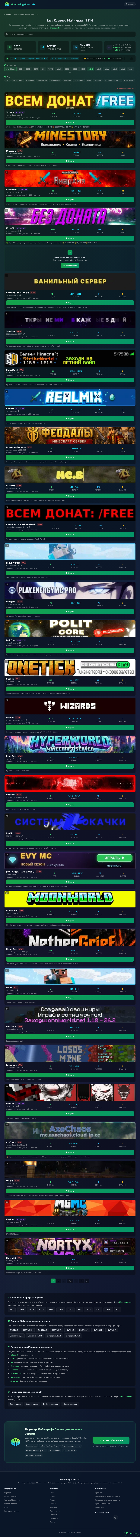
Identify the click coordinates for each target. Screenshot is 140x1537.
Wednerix (10, 794)
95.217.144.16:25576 (13, 836)
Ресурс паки (54, 1511)
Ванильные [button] (79, 80)
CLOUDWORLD (13, 563)
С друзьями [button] (128, 80)
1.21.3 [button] (115, 69)
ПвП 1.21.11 (83, 1330)
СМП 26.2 (14, 1330)
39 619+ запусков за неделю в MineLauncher (29, 59)
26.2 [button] (20, 69)
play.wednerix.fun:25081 (15, 797)
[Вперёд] (131, 58)
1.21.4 (41, 1309)
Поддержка (99, 1507)
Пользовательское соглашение (107, 1500)
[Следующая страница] (86, 1281)
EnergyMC (11, 601)
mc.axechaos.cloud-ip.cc (15, 1145)
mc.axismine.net (12, 295)
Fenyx (9, 987)
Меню (131, 4)
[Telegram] (115, 1517)
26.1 (79, 1309)
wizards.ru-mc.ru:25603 (15, 720)
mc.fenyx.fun (11, 990)
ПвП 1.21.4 (111, 1330)
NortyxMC (11, 1258)
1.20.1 (98, 1309)
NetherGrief (11, 949)
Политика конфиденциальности (107, 1496)
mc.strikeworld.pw (13, 373)
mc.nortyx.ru (11, 1261)
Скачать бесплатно (113, 1440)
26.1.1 (88, 1309)
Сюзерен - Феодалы (16, 447)
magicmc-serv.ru (12, 1222)
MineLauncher (55, 28)
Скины (52, 1496)
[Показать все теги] (70, 84)
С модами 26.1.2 (54, 1336)
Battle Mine (11, 189)
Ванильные (16, 1377)
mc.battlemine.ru (12, 192)
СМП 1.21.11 (28, 1330)
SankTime (10, 331)
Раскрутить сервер (11, 1511)
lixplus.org (10, 1183)
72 (81, 1281)
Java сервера (32, 1404)
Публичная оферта (102, 1504)
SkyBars (10, 112)
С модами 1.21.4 (73, 1336)
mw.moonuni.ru (12, 913)
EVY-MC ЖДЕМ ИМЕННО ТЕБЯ (20, 871)
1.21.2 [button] (123, 69)
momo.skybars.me (13, 115)
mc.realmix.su (11, 411)
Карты (52, 1522)
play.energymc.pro (13, 604)
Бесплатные (16, 1370)
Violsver (10, 1103)
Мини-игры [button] (42, 80)
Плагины (53, 1515)
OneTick (10, 678)
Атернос (14, 1381)
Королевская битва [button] (112, 80)
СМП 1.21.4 (56, 1330)
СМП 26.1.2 (42, 1330)
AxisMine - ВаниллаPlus (17, 292)
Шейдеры (53, 1507)
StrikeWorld (12, 370)
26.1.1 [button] (36, 69)
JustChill (10, 833)
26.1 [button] (43, 69)
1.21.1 (70, 1309)
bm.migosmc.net (12, 231)
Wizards (10, 717)
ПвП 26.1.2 (98, 1330)
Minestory (11, 151)
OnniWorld (11, 1026)
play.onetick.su (12, 681)
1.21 (117, 1309)
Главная (7, 14)
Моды (52, 1493)
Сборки (53, 1504)
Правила (98, 1493)
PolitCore (10, 640)
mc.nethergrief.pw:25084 (15, 952)
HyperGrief (11, 756)
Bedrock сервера (50, 1404)
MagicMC (10, 1219)
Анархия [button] (67, 80)
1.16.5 (51, 1309)
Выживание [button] (55, 80)
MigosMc (10, 228)
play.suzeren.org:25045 (15, 450)
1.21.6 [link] (91, 69)
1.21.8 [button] (75, 69)
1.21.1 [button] (130, 69)
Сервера (7, 1493)
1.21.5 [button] (99, 69)
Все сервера (15, 1404)
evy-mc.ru (10, 874)
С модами (15, 1366)
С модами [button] (30, 80)
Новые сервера (70, 1404)
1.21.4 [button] (107, 69)
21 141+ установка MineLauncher (65, 59)
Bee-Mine (10, 485)
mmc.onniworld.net (13, 1029)
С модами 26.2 (16, 1336)
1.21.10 (108, 1309)
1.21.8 (61, 1309)
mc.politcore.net (12, 643)
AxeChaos (11, 1142)
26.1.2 (31, 1309)
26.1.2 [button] (28, 69)
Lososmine (11, 1065)
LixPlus (9, 1180)
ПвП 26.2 (70, 1330)
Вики (6, 1507)
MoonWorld (12, 910)
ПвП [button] (7, 80)
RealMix (10, 408)
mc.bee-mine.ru (12, 488)
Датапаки (54, 1518)
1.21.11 (21, 1309)
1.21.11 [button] (50, 69)
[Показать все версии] (70, 72)
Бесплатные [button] (17, 80)
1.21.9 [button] (67, 69)
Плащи (52, 1500)
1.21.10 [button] (59, 69)
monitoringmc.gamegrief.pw (17, 527)
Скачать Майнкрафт (12, 1500)
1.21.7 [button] (83, 69)
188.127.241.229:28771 (14, 334)
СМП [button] (89, 80)
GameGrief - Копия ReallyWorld (21, 524)
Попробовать (71, 265)
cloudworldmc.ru (12, 566)
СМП (12, 1358)
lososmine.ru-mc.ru (13, 1068)
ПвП (12, 1362)
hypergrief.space (12, 759)
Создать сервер (10, 1504)
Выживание (16, 1373)
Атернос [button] (98, 80)
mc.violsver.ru (11, 1106)
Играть (71, 122)
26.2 (12, 1309)
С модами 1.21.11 (35, 1336)
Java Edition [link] (10, 69)
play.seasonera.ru (13, 154)
